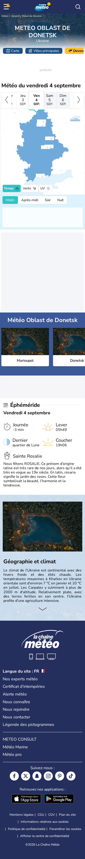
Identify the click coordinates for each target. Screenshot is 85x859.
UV (42, 188)
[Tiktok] (70, 776)
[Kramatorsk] (36, 124)
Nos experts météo (20, 679)
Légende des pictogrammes (28, 724)
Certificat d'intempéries (24, 686)
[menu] (7, 6)
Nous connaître (16, 702)
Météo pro (12, 754)
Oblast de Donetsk (31, 16)
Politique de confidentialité (26, 829)
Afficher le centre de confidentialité (44, 836)
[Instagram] (48, 776)
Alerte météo (15, 694)
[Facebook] (14, 776)
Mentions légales (22, 815)
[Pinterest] (59, 776)
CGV (51, 815)
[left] (6, 100)
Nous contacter (16, 717)
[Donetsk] (41, 147)
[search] (78, 6)
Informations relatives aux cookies (45, 822)
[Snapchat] (36, 776)
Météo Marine (15, 747)
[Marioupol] (35, 175)
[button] (37, 175)
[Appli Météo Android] (59, 799)
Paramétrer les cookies (65, 829)
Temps (9, 188)
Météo (4, 16)
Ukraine (15, 16)
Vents (27, 188)
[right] (78, 100)
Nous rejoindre (16, 709)
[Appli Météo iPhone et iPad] (26, 799)
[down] (42, 609)
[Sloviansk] (36, 121)
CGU (41, 815)
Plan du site (67, 815)
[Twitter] (25, 776)
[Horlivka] (45, 138)
